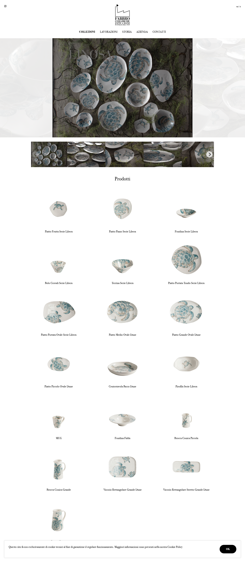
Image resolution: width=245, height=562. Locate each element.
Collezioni (87, 31)
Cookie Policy (174, 547)
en (237, 6)
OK (228, 549)
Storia (127, 31)
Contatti (159, 31)
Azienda (142, 31)
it (240, 6)
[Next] (209, 154)
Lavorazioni (108, 31)
